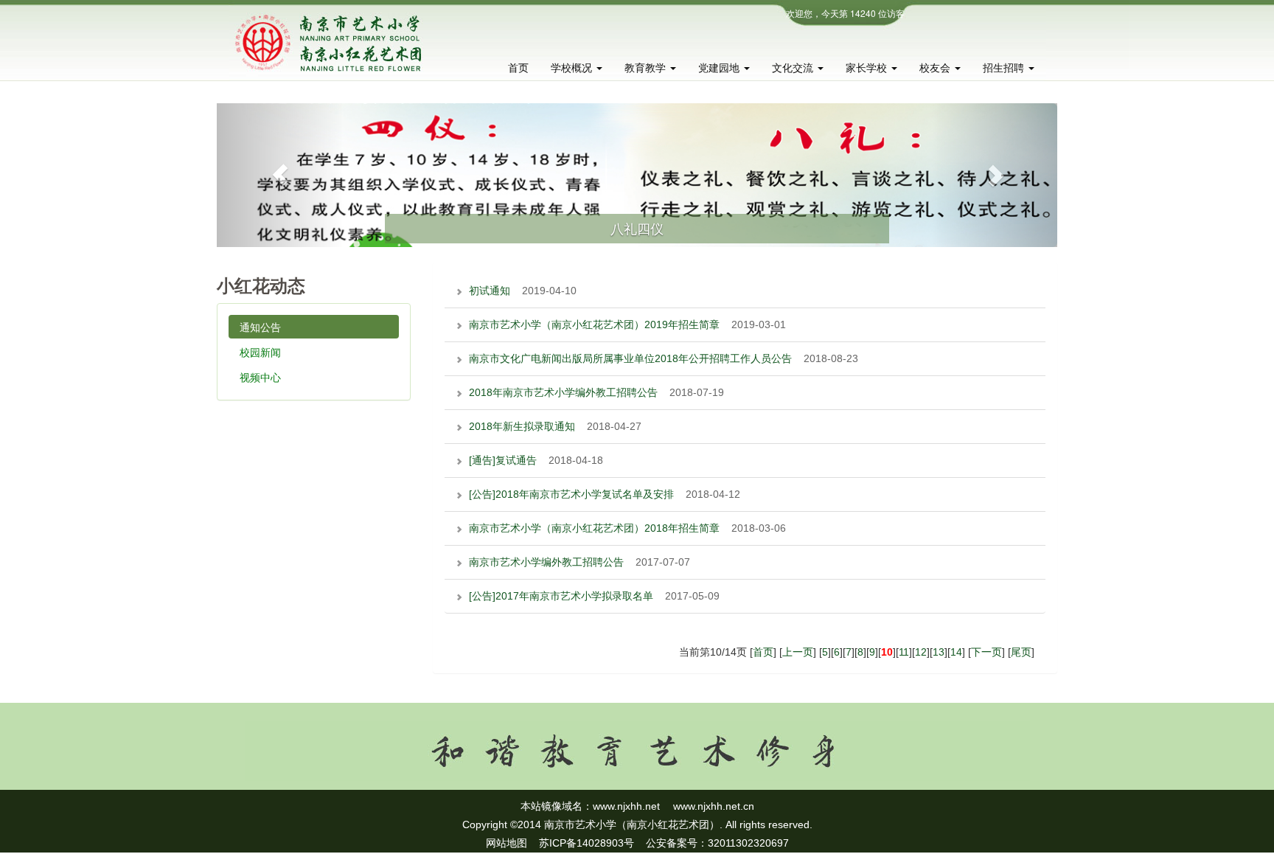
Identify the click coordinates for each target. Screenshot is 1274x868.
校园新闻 (260, 351)
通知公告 (260, 326)
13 (938, 652)
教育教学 (646, 68)
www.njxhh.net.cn (713, 806)
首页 (518, 68)
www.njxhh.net (626, 806)
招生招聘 (1005, 68)
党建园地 (720, 68)
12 (921, 652)
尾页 (1021, 652)
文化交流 (794, 68)
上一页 (797, 652)
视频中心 (260, 376)
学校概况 (573, 68)
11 (904, 652)
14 (956, 652)
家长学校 (868, 68)
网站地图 (506, 843)
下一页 (986, 652)
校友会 (936, 68)
